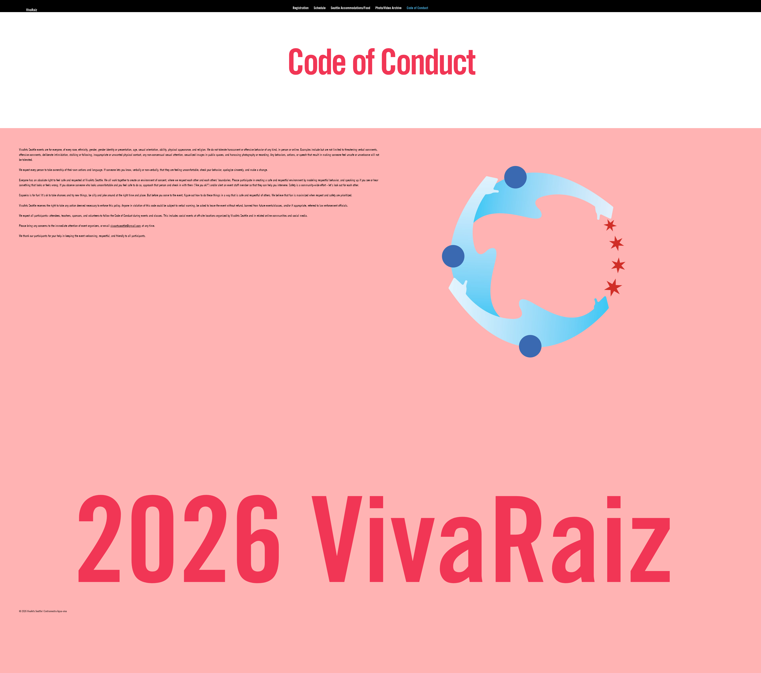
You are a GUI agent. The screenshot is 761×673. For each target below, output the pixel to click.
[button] (388, 8)
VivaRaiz (32, 10)
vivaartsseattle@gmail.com (125, 226)
